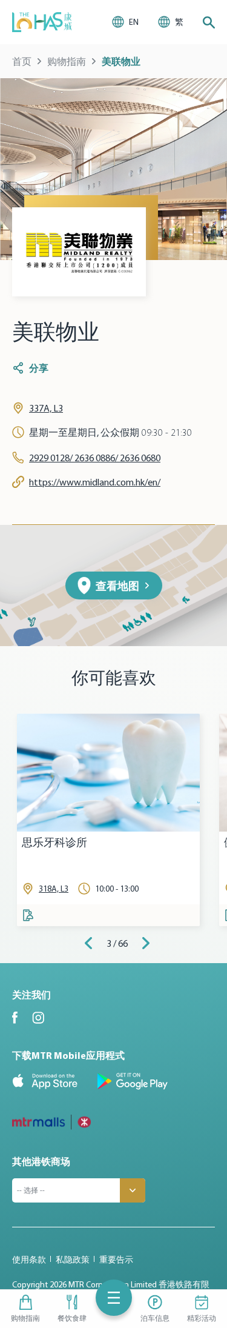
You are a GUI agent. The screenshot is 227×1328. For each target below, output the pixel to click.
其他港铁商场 (41, 1161)
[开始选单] (114, 1298)
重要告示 (116, 1259)
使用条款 (29, 1259)
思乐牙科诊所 (54, 842)
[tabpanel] (108, 819)
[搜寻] (208, 22)
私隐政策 (73, 1259)
